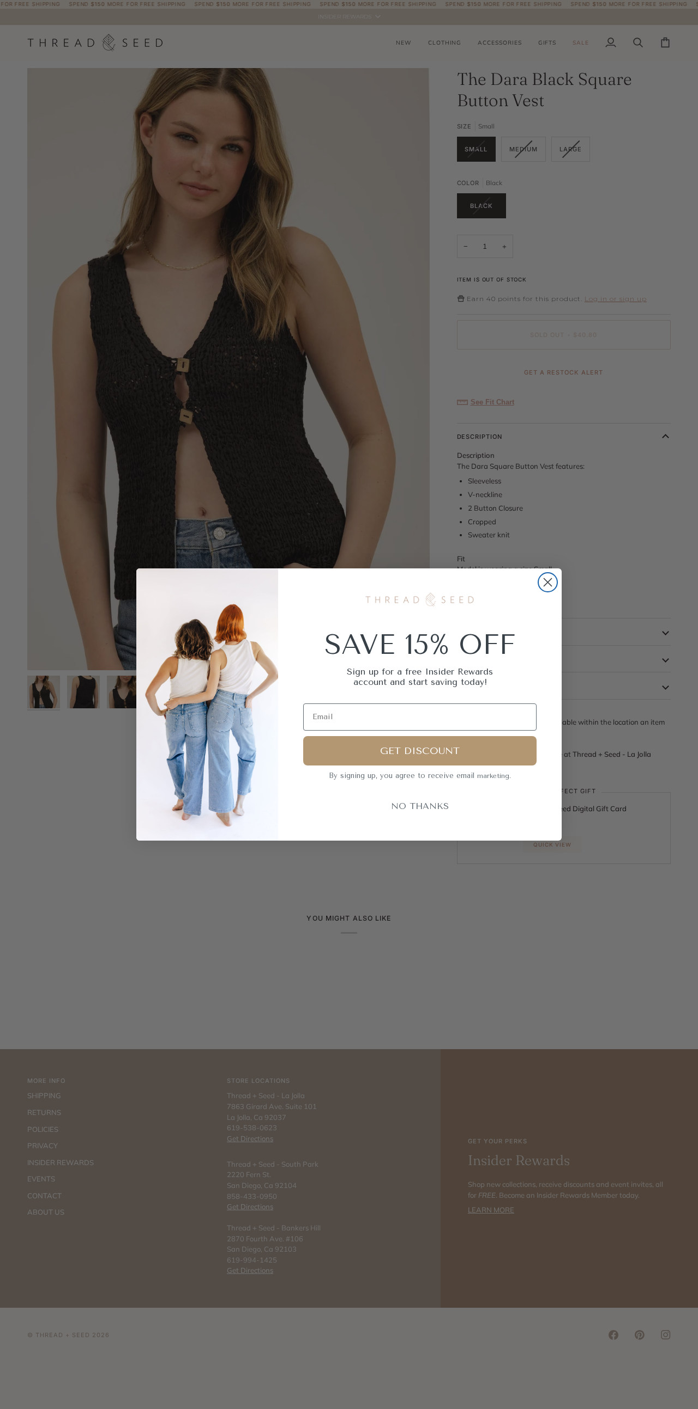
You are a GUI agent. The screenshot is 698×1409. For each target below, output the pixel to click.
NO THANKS (420, 806)
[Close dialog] (547, 582)
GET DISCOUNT (420, 751)
